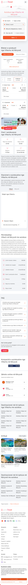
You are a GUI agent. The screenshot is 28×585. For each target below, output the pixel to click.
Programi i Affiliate (5, 548)
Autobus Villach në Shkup (6, 421)
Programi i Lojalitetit (5, 541)
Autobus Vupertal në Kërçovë (6, 491)
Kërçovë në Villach (20, 54)
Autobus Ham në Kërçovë (8, 495)
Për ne (2, 534)
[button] (14, 303)
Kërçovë (17, 189)
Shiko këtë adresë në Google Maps (10, 224)
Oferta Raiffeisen (5, 545)
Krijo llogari (15, 536)
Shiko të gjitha (22, 436)
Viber (4, 562)
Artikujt (2, 539)
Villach (11, 189)
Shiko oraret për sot (14, 66)
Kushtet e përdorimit (18, 556)
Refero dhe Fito (4, 543)
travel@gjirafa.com (7, 557)
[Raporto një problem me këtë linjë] (22, 85)
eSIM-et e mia (16, 532)
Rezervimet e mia (17, 529)
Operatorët (3, 532)
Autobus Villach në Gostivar (6, 426)
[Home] (7, 2)
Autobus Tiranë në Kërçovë (6, 482)
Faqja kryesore (4, 504)
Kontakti (5, 350)
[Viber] (2, 562)
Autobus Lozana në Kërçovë (6, 486)
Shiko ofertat (8, 128)
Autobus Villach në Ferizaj (6, 416)
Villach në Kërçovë (7, 54)
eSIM (2, 529)
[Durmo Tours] (14, 366)
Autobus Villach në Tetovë (6, 412)
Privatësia (15, 559)
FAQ (2, 550)
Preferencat (16, 534)
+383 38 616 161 (7, 559)
